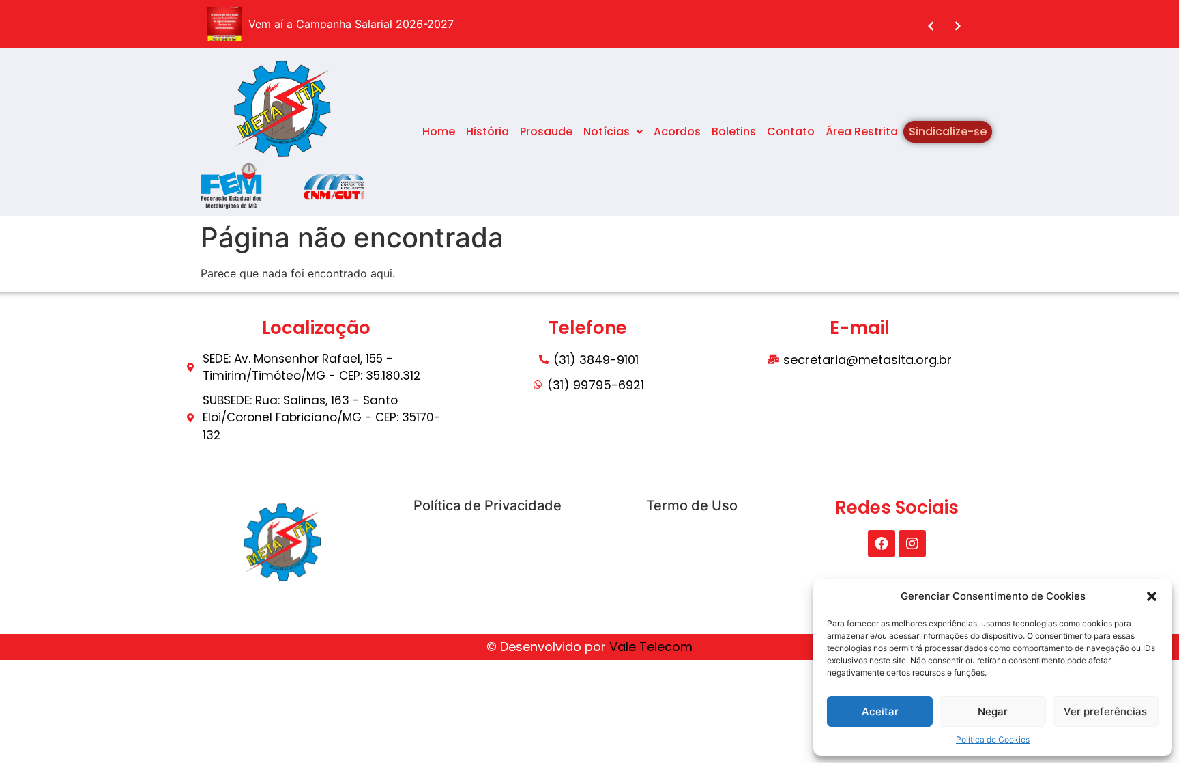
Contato (791, 131)
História (487, 131)
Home (438, 131)
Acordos (677, 131)
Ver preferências (1105, 711)
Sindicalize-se (948, 131)
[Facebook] (881, 543)
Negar (993, 711)
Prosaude (546, 131)
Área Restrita (862, 131)
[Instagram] (912, 543)
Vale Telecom (651, 646)
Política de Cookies (993, 739)
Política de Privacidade (487, 505)
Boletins (734, 131)
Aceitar (880, 711)
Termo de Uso (692, 505)
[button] (1152, 596)
